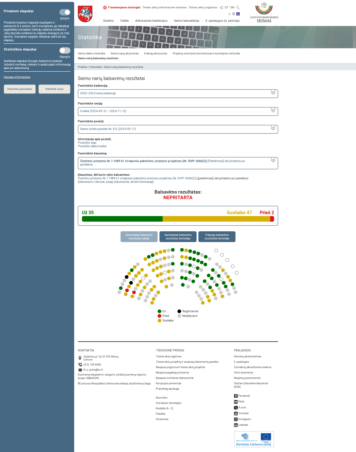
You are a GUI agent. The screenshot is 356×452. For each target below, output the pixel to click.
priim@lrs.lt (96, 369)
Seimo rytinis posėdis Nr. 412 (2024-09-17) (108, 129)
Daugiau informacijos (17, 77)
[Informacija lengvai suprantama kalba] (238, 14)
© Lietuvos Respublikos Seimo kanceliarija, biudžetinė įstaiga (114, 383)
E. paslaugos (241, 361)
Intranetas (162, 419)
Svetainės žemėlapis (168, 403)
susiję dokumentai (117, 182)
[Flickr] (236, 401)
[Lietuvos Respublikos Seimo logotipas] (264, 12)
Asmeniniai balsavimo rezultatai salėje (139, 236)
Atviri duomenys (243, 372)
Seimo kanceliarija (186, 20)
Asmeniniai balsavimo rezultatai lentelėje (178, 236)
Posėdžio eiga (87, 142)
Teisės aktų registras (203, 7)
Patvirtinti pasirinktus (19, 89)
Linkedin (243, 424)
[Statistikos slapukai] (64, 50)
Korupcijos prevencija (168, 383)
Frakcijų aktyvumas (155, 53)
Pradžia (82, 67)
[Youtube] (236, 413)
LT (226, 7)
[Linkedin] (236, 424)
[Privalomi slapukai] (64, 12)
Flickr (241, 401)
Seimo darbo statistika (91, 53)
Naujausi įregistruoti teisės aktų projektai (180, 367)
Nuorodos (161, 397)
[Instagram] (236, 419)
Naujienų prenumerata (247, 377)
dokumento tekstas (92, 182)
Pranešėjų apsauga (167, 388)
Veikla (124, 20)
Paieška (160, 413)
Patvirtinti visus (54, 89)
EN (232, 7)
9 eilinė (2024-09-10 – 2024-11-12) (103, 111)
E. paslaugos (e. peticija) (223, 20)
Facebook (244, 395)
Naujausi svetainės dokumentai (175, 377)
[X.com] (236, 407)
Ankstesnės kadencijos (151, 20)
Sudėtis (108, 20)
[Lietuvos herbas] (85, 14)
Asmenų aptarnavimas (247, 356)
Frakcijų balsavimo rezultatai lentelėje (217, 236)
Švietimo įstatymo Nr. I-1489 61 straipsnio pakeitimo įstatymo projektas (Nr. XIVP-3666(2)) (137, 178)
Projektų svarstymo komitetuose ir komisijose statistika (206, 53)
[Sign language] (233, 14)
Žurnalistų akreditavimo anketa (252, 367)
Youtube (243, 413)
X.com (242, 407)
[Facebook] (236, 395)
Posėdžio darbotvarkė (92, 146)
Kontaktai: (86, 350)
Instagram (244, 419)
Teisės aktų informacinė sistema (164, 7)
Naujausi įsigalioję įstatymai (172, 372)
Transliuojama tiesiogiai (124, 7)
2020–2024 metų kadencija (98, 93)
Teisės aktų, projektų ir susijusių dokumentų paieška (187, 361)
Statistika (95, 67)
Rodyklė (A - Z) (164, 408)
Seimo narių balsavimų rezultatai (98, 58)
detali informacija (141, 182)
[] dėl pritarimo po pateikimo (162, 162)
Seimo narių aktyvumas (125, 53)
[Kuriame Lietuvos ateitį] (254, 446)
